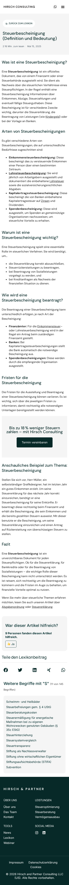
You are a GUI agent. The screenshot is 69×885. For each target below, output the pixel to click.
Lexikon (9, 837)
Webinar (9, 843)
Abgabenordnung (13, 607)
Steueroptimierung (47, 807)
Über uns (10, 807)
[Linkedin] (44, 832)
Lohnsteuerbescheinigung (27, 173)
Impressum (16, 862)
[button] (62, 7)
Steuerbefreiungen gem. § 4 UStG (28, 707)
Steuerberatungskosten (21, 712)
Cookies (35, 867)
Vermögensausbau (47, 817)
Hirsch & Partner (24, 789)
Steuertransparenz (18, 746)
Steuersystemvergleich (21, 740)
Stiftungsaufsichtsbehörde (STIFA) (28, 762)
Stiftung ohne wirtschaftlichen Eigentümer (33, 756)
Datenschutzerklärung (43, 862)
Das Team (10, 812)
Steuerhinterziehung (19, 735)
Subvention (13, 767)
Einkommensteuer (49, 326)
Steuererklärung (42, 607)
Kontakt (9, 817)
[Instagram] (36, 832)
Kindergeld (52, 117)
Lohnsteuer (57, 181)
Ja (12, 644)
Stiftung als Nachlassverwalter (26, 751)
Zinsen (45, 201)
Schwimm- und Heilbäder (23, 701)
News (7, 832)
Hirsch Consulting (19, 7)
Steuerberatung (45, 812)
